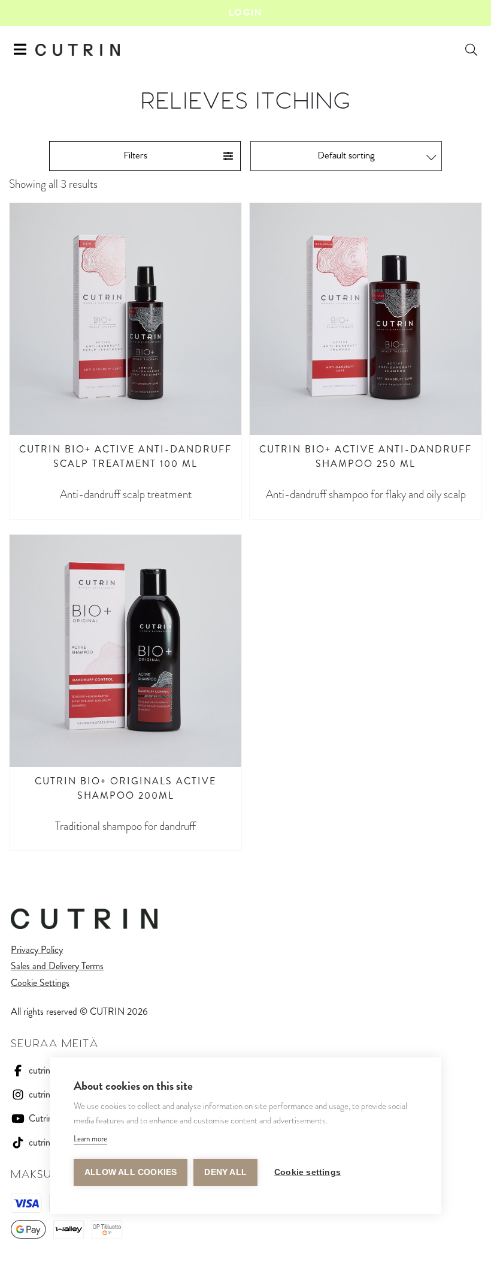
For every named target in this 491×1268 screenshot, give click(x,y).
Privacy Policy (37, 950)
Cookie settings (307, 1172)
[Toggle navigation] (20, 50)
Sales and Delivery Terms (57, 966)
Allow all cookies (130, 1172)
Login (245, 13)
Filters (135, 155)
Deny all (225, 1172)
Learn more (90, 1138)
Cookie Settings (40, 983)
